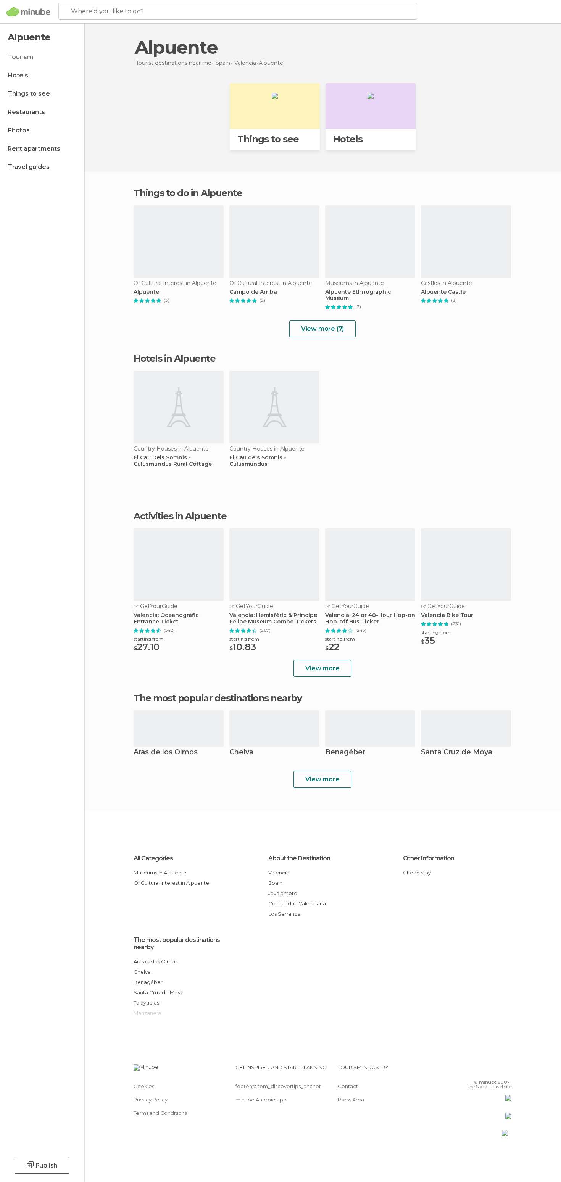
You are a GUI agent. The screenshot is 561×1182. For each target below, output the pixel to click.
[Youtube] (505, 1070)
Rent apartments (34, 148)
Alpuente (146, 292)
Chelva (241, 752)
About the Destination (299, 858)
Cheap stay (417, 873)
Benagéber (345, 752)
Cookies (144, 1086)
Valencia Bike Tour (447, 615)
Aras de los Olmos (166, 752)
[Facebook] (468, 1070)
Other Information (428, 858)
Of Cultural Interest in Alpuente (171, 883)
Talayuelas (146, 1003)
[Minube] (28, 11)
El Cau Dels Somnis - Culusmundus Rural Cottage (173, 460)
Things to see (29, 93)
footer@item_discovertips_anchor (278, 1086)
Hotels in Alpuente (174, 358)
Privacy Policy (151, 1100)
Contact (348, 1086)
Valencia (278, 873)
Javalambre (282, 893)
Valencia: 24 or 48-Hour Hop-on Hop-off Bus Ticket (370, 618)
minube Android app (261, 1100)
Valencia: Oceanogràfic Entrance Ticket (166, 618)
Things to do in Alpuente (188, 192)
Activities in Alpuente (180, 516)
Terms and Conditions (160, 1113)
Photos (19, 130)
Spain (275, 883)
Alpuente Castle (443, 292)
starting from (148, 639)
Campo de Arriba (253, 292)
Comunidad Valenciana (297, 903)
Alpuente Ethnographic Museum (358, 295)
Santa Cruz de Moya (456, 752)
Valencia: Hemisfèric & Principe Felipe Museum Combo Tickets (273, 618)
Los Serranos (284, 914)
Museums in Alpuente (160, 873)
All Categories (153, 858)
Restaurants (26, 112)
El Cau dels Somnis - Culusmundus (257, 460)
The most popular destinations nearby (217, 698)
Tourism (20, 57)
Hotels (18, 75)
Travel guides (28, 167)
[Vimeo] (493, 1070)
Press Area (351, 1100)
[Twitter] (480, 1070)
